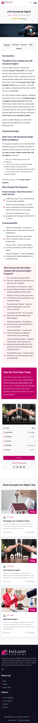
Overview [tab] (7, 45)
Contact (5, 707)
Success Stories (7, 701)
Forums (5, 684)
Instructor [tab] (24, 45)
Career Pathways (8, 698)
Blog (4, 681)
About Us (5, 704)
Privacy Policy (12, 720)
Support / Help (7, 687)
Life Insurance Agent (11, 570)
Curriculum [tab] (15, 45)
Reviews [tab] (19, 48)
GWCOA (31, 717)
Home (9, 15)
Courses (15, 15)
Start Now (19, 458)
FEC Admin (31, 432)
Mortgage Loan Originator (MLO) (16, 521)
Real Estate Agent (10, 619)
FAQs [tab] (31, 45)
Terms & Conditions (24, 720)
